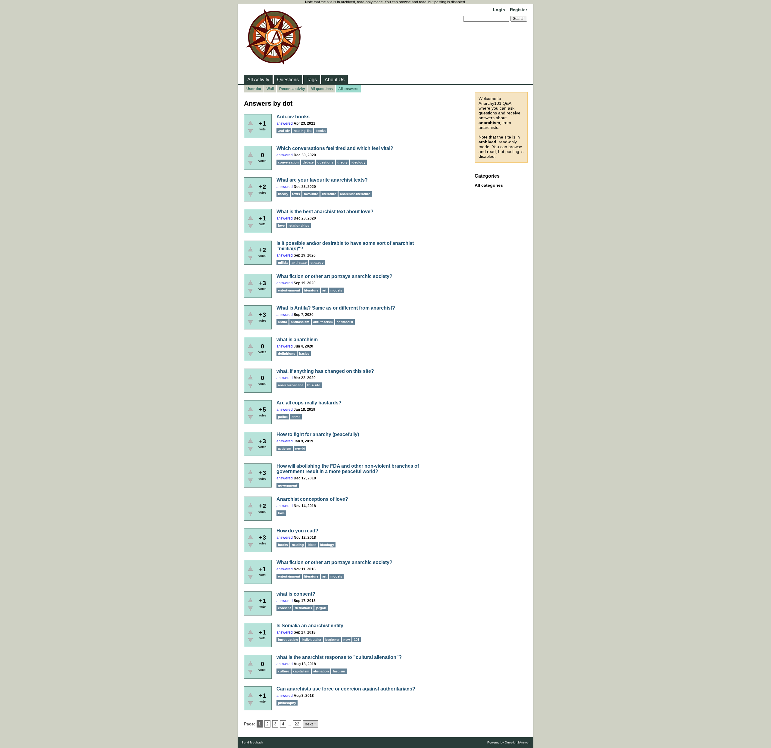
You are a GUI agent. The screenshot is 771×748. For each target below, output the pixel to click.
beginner (332, 639)
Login (499, 9)
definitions (286, 353)
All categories (489, 185)
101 (356, 639)
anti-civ (284, 130)
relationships (299, 225)
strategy (317, 262)
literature (329, 194)
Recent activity (292, 89)
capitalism (301, 671)
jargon (321, 608)
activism (284, 448)
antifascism (300, 322)
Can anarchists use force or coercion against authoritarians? (345, 688)
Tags (312, 79)
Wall (270, 89)
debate (308, 162)
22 (297, 724)
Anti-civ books (293, 116)
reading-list (303, 130)
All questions (322, 89)
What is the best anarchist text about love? (324, 211)
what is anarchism (297, 339)
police (283, 417)
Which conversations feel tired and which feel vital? (334, 148)
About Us (335, 79)
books (321, 130)
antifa (282, 322)
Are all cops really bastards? (309, 402)
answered (284, 123)
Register (518, 9)
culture (283, 671)
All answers (348, 89)
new (346, 639)
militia (283, 262)
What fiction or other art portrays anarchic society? (334, 276)
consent (284, 608)
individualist (311, 639)
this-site (313, 385)
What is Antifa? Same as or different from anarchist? (335, 307)
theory (342, 162)
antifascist (345, 322)
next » (311, 724)
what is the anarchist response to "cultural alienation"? (339, 657)
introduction (288, 639)
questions (325, 162)
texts (296, 194)
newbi (300, 448)
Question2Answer (517, 742)
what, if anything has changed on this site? (325, 371)
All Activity (258, 79)
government (287, 485)
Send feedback (252, 742)
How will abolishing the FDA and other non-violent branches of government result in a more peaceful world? (347, 468)
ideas (312, 545)
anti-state (299, 262)
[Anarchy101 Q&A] (274, 63)
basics (304, 353)
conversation (288, 162)
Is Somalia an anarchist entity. (310, 625)
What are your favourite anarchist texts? (322, 179)
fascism (339, 671)
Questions (288, 79)
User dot (253, 89)
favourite (311, 194)
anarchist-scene (290, 385)
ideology (358, 162)
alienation (321, 671)
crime (296, 417)
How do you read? (297, 530)
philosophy (287, 703)
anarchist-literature (355, 194)
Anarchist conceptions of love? (312, 499)
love (281, 225)
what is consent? (295, 594)
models (336, 290)
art (324, 290)
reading (298, 545)
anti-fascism (323, 322)
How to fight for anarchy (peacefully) (317, 434)
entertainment (289, 290)
